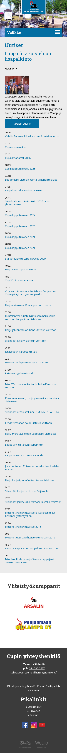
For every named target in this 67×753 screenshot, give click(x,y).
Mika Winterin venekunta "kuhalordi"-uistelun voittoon (31, 386)
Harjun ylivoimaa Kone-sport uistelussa (28, 305)
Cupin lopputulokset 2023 (20, 226)
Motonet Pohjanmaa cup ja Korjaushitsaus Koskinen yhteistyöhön (30, 514)
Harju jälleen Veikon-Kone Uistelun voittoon (30, 330)
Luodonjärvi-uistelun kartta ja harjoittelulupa (31, 179)
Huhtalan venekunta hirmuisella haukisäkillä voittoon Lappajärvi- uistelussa (30, 317)
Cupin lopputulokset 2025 (20, 168)
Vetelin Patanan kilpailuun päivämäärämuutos (32, 136)
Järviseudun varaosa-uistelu (21, 351)
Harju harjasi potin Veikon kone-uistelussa (29, 480)
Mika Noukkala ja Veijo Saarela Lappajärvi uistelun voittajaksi (29, 561)
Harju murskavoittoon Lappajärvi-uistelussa (30, 433)
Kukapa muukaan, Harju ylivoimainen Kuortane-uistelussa (33, 400)
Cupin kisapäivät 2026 (18, 158)
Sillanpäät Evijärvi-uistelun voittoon (25, 340)
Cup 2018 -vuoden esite (19, 280)
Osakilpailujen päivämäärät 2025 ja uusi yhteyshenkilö (28, 203)
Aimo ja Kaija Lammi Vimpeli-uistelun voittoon (32, 548)
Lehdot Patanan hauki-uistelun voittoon (28, 423)
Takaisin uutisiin (22, 123)
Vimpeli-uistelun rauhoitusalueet (24, 190)
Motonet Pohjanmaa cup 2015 (23, 526)
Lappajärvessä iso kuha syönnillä (24, 455)
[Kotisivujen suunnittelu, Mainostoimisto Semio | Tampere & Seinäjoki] (26, 746)
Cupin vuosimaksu (15, 147)
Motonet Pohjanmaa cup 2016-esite (26, 362)
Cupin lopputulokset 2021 (20, 237)
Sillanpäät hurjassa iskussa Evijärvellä (26, 491)
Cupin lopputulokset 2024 (20, 215)
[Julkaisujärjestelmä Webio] (40, 746)
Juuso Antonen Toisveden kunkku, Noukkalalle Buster (32, 468)
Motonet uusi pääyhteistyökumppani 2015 (30, 537)
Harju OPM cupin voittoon (20, 269)
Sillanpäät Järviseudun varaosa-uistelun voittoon (33, 502)
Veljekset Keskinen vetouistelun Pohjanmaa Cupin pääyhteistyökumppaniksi (30, 293)
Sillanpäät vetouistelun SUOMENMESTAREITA (32, 412)
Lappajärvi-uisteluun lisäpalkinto (24, 444)
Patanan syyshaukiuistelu (19, 373)
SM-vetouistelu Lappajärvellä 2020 (25, 258)
